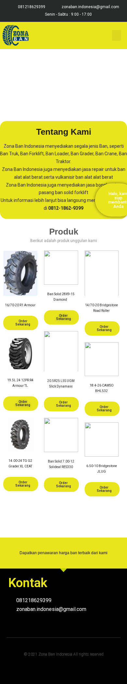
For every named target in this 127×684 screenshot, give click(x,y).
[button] (116, 35)
